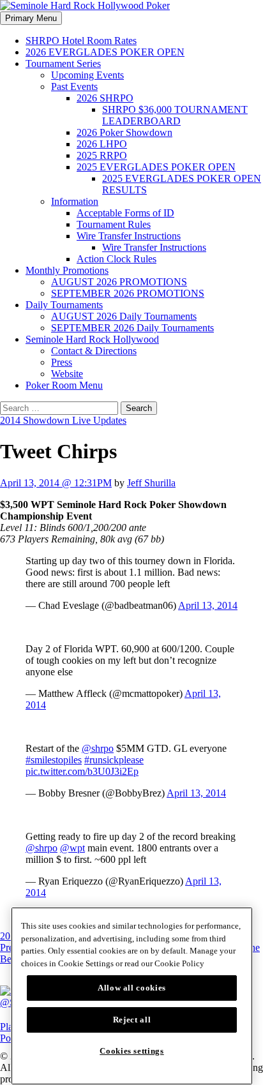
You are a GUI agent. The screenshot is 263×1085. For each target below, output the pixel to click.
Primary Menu (31, 18)
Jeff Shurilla (151, 482)
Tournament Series (63, 63)
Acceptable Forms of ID (125, 212)
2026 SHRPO (105, 98)
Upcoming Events (87, 75)
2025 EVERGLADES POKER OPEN (156, 166)
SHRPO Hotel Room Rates (81, 40)
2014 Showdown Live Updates (63, 420)
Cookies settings (132, 1051)
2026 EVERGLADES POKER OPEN (105, 52)
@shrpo (98, 748)
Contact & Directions (94, 350)
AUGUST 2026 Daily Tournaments (124, 316)
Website (67, 373)
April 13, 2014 (207, 605)
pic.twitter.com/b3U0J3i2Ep (82, 771)
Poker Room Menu (64, 385)
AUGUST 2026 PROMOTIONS (119, 281)
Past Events (74, 86)
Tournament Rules (114, 224)
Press (61, 362)
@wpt (72, 847)
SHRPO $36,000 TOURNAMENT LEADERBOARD (175, 115)
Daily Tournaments (64, 304)
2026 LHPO (102, 143)
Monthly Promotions (67, 270)
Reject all (132, 1019)
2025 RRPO (102, 155)
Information (74, 201)
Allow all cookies (132, 987)
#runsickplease (114, 759)
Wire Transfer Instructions (129, 235)
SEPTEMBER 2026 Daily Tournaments (132, 327)
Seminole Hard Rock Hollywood (92, 339)
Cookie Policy (179, 963)
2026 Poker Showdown (124, 132)
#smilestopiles (54, 759)
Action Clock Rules (116, 258)
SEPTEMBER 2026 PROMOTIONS (127, 293)
